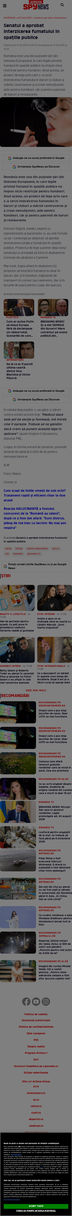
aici (42, 1167)
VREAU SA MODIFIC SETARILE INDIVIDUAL (36, 1211)
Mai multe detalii (16, 1155)
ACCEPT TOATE (36, 1206)
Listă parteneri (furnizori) (12, 1200)
